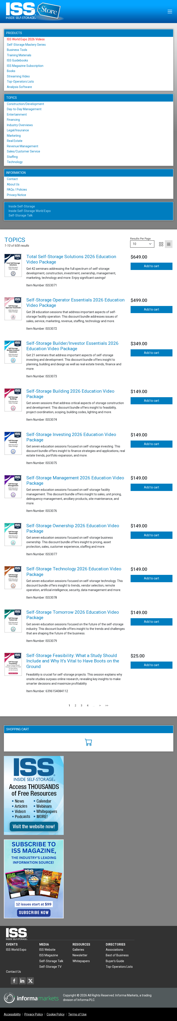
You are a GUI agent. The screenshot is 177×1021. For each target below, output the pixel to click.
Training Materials (19, 55)
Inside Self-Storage (22, 206)
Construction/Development (25, 104)
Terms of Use (77, 1014)
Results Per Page (140, 238)
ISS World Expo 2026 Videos (26, 39)
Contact (12, 179)
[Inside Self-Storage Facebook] (14, 980)
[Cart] (88, 741)
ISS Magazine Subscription (25, 65)
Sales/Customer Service (23, 151)
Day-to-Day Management (24, 109)
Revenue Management (22, 146)
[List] (168, 244)
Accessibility (12, 1014)
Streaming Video (18, 76)
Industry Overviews (20, 125)
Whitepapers (81, 961)
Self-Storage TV (50, 966)
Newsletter (80, 955)
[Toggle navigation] (170, 11)
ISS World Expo (16, 949)
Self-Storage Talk (21, 215)
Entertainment (17, 114)
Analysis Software (19, 87)
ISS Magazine (48, 955)
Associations (114, 949)
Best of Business (117, 955)
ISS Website (47, 949)
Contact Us (13, 971)
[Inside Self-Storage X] (30, 980)
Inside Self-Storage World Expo (30, 211)
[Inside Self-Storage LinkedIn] (22, 980)
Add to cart (151, 266)
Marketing (14, 135)
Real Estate (14, 141)
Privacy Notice (16, 195)
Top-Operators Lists (20, 81)
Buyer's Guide (115, 961)
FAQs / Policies (17, 189)
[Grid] (161, 244)
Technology (15, 162)
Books (11, 71)
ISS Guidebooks (17, 60)
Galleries (78, 949)
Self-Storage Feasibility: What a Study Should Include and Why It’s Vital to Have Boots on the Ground (72, 661)
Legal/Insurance (18, 130)
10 (134, 244)
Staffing (12, 156)
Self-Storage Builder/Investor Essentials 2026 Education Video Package (72, 346)
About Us (13, 184)
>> (106, 705)
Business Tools (17, 50)
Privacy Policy (33, 1014)
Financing (13, 119)
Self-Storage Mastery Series (26, 44)
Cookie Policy (56, 1014)
